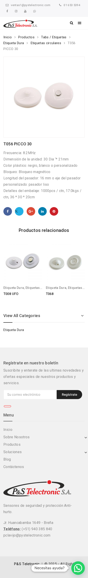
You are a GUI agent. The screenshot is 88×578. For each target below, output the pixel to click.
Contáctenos (13, 467)
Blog (7, 459)
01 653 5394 (72, 5)
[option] (44, 97)
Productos (26, 37)
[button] (78, 568)
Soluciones (12, 452)
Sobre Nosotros (16, 437)
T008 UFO (11, 294)
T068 (49, 294)
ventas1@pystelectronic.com (30, 5)
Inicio (7, 37)
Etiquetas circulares (46, 43)
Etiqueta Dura (13, 43)
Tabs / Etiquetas (53, 37)
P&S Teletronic (26, 564)
